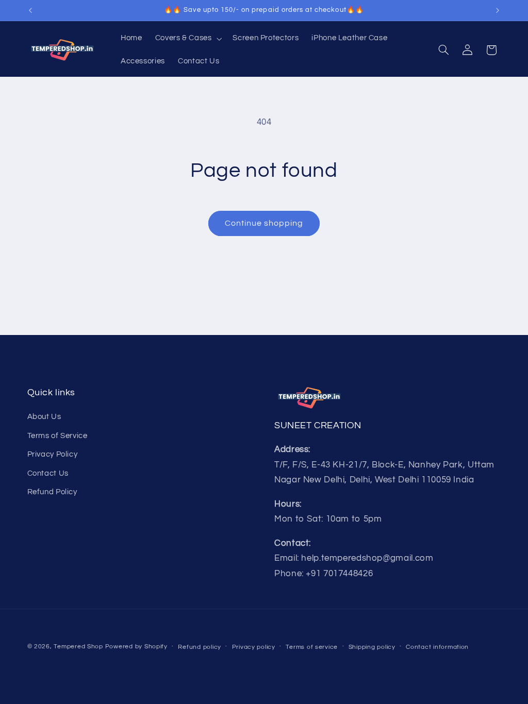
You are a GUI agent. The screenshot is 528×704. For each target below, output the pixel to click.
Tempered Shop (78, 646)
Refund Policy (52, 492)
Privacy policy (253, 647)
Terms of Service (57, 436)
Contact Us (48, 473)
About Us (44, 417)
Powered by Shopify (136, 646)
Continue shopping (264, 223)
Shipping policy (372, 647)
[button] (187, 38)
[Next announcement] (497, 10)
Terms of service (312, 647)
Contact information (437, 647)
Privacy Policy (52, 454)
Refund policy (199, 647)
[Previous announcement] (30, 10)
